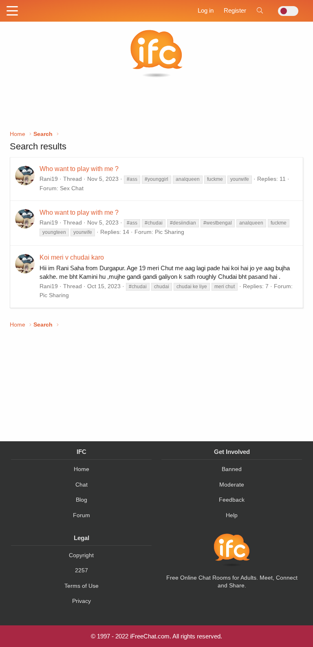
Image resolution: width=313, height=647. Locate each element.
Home (81, 469)
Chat (81, 484)
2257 (81, 570)
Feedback (232, 499)
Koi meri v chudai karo (72, 257)
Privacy (81, 601)
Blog (81, 499)
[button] (12, 11)
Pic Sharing (169, 232)
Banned (232, 469)
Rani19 (49, 179)
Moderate (231, 484)
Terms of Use (81, 586)
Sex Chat (72, 188)
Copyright (81, 555)
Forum (81, 515)
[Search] (260, 10)
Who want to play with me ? (79, 168)
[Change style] (286, 11)
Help (232, 515)
